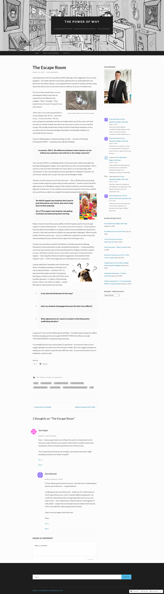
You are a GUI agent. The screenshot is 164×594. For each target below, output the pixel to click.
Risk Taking (40, 377)
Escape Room (46, 383)
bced (36, 383)
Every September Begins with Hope (115, 223)
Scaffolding (55, 387)
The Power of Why (82, 21)
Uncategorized (57, 377)
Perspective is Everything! (42, 407)
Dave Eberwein (52, 72)
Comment (90, 559)
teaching (48, 377)
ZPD (92, 387)
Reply (40, 465)
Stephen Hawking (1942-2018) (86, 407)
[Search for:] (82, 577)
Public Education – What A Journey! (115, 247)
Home (37, 53)
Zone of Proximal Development (75, 387)
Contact (66, 53)
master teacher (77, 383)
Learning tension (61, 383)
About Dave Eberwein (51, 53)
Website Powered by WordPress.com (48, 590)
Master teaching (40, 387)
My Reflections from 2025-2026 (114, 231)
